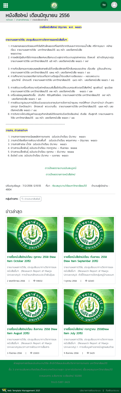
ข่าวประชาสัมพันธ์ (32, 199)
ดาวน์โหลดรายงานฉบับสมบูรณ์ (60, 168)
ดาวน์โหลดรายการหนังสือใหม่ (60, 174)
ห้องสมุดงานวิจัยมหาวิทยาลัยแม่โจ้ (69, 186)
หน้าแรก (9, 19)
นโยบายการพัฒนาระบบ (90, 390)
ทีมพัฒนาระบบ (112, 390)
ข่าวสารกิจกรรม (22, 19)
